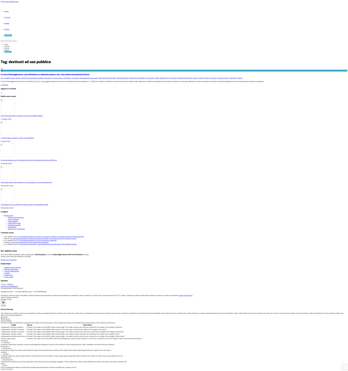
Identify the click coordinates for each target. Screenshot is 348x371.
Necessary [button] (4, 317)
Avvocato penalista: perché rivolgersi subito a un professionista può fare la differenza (29, 160)
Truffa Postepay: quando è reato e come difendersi (17, 138)
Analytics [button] (4, 352)
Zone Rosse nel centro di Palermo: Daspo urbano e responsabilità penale (24, 205)
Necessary (6, 319)
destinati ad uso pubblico (137, 78)
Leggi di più (4, 85)
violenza (239, 78)
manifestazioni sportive (184, 78)
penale (201, 78)
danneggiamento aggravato (88, 78)
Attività (6, 23)
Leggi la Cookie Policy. (185, 295)
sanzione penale (223, 78)
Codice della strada (14, 223)
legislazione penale (14, 225)
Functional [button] (4, 341)
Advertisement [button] (6, 358)
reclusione (213, 78)
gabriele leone (164, 78)
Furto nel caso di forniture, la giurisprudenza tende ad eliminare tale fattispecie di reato (48, 244)
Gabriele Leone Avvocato (12, 267)
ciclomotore (67, 78)
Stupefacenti (12, 227)
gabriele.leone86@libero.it (9, 286)
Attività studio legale (11, 269)
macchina (173, 78)
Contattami (8, 35)
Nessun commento (21, 78)
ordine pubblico (13, 221)
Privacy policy (8, 277)
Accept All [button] (14, 297)
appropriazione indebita (36, 78)
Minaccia (196, 78)
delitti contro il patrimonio (16, 229)
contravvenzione (13, 219)
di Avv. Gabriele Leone (8, 78)
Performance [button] (5, 346)
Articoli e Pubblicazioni (11, 271)
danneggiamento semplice (107, 78)
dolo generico (150, 78)
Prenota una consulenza (9, 260)
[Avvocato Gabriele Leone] (10, 2)
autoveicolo (48, 78)
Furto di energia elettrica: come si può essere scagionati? (38, 240)
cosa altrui (75, 78)
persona (207, 78)
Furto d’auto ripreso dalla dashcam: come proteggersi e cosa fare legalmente (26, 182)
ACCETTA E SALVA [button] (7, 369)
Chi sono (7, 17)
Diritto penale (8, 216)
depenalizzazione (122, 78)
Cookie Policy (8, 275)
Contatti (7, 273)
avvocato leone (57, 78)
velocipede (232, 78)
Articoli (6, 29)
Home (6, 11)
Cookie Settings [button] (6, 297)
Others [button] (3, 364)
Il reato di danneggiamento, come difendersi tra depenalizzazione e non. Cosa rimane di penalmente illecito (45, 74)
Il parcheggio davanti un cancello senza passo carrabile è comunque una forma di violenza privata (51, 237)
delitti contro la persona (16, 217)
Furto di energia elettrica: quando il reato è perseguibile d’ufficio (22, 116)
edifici (157, 78)
